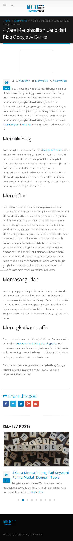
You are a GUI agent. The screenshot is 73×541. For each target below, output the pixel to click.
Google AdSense (51, 150)
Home (7, 20)
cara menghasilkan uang (17, 124)
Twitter (13, 404)
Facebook (6, 404)
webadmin (24, 80)
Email (36, 404)
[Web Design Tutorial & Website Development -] (36, 8)
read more (36, 492)
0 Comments (60, 80)
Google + (28, 404)
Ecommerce (20, 20)
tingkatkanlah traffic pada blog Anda (36, 343)
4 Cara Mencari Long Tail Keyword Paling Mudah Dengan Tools (40, 475)
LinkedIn (21, 404)
